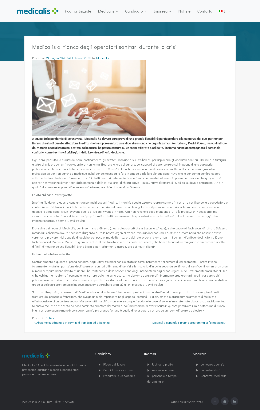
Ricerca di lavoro (114, 364)
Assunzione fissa (163, 370)
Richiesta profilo (162, 364)
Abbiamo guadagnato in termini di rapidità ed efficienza (73, 322)
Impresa (160, 11)
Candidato (134, 11)
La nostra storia (211, 370)
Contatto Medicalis (214, 376)
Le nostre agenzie (212, 364)
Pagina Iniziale (78, 11)
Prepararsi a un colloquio (119, 376)
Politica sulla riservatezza (186, 402)
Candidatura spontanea (118, 370)
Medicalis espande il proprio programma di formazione (188, 322)
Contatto (204, 11)
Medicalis (106, 11)
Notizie (184, 11)
